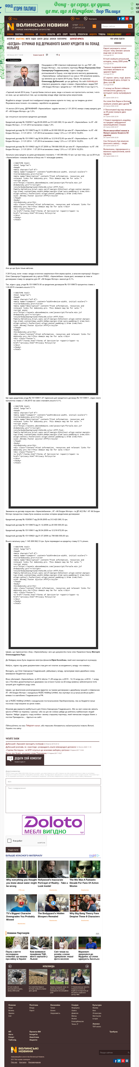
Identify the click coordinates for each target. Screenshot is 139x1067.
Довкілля (75, 1013)
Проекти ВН (83, 34)
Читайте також (12, 738)
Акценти (33, 1039)
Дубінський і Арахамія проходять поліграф (25, 743)
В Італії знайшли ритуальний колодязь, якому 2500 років (116, 60)
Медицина (76, 1007)
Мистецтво (97, 1016)
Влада (31, 1007)
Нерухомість (55, 1013)
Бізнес (53, 1010)
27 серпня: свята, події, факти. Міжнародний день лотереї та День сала (117, 80)
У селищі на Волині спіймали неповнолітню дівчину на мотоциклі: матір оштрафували (117, 90)
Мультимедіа (49, 966)
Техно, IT (75, 1024)
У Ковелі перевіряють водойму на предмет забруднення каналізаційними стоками (117, 122)
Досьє (46, 38)
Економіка (55, 1004)
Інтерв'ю (11, 38)
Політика (19, 34)
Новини (117, 43)
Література (97, 1013)
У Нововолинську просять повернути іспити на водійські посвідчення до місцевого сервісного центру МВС (80, 990)
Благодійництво (78, 1021)
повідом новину (114, 34)
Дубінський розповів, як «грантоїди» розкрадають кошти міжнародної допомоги (41, 746)
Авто (59, 34)
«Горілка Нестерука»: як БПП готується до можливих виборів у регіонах (37, 750)
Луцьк (10, 1007)
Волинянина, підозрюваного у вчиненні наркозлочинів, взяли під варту (116, 151)
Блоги (39, 38)
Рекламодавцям (34, 1062)
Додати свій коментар (28, 758)
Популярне (62, 38)
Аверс (128, 34)
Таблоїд (73, 34)
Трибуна (101, 34)
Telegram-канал (33, 725)
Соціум (75, 1004)
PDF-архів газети (117, 38)
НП (37, 34)
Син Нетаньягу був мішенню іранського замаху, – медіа (116, 142)
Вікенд (74, 1016)
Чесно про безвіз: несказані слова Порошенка (26, 753)
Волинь (11, 1010)
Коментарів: (38, 55)
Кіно (94, 1010)
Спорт (65, 34)
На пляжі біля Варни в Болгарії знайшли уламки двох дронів (117, 102)
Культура (51, 34)
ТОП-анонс (97, 1026)
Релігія (74, 1018)
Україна (11, 1013)
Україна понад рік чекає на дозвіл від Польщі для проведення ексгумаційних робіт (59, 990)
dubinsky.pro (92, 81)
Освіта (74, 1010)
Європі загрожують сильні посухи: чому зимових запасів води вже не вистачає (116, 50)
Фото (28, 38)
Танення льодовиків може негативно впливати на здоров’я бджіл (114, 69)
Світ (10, 1016)
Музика (95, 1007)
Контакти (22, 1062)
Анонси (53, 38)
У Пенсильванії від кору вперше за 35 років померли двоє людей (117, 111)
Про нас (14, 1062)
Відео (33, 38)
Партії (31, 1010)
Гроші (52, 1007)
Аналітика (20, 38)
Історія (95, 1018)
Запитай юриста (77, 38)
